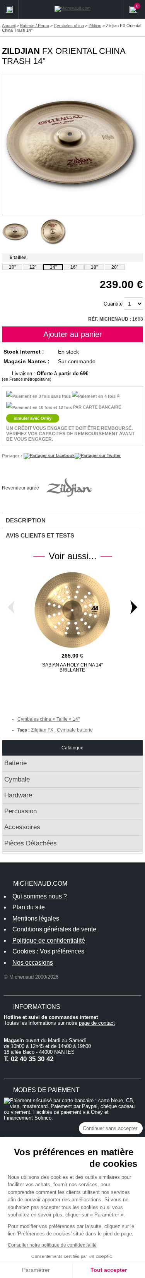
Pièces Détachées (30, 843)
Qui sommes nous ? (39, 896)
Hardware (18, 795)
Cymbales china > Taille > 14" (48, 719)
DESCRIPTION (26, 520)
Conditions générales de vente (54, 929)
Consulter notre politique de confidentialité (52, 1245)
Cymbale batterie (75, 730)
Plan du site (28, 907)
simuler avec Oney (32, 418)
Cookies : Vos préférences (48, 951)
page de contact (97, 1023)
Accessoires (22, 827)
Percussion (20, 811)
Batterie (15, 763)
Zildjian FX (42, 730)
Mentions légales (35, 918)
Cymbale (17, 779)
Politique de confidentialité (48, 940)
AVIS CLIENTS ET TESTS (40, 535)
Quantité (113, 304)
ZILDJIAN (21, 51)
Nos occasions (32, 962)
